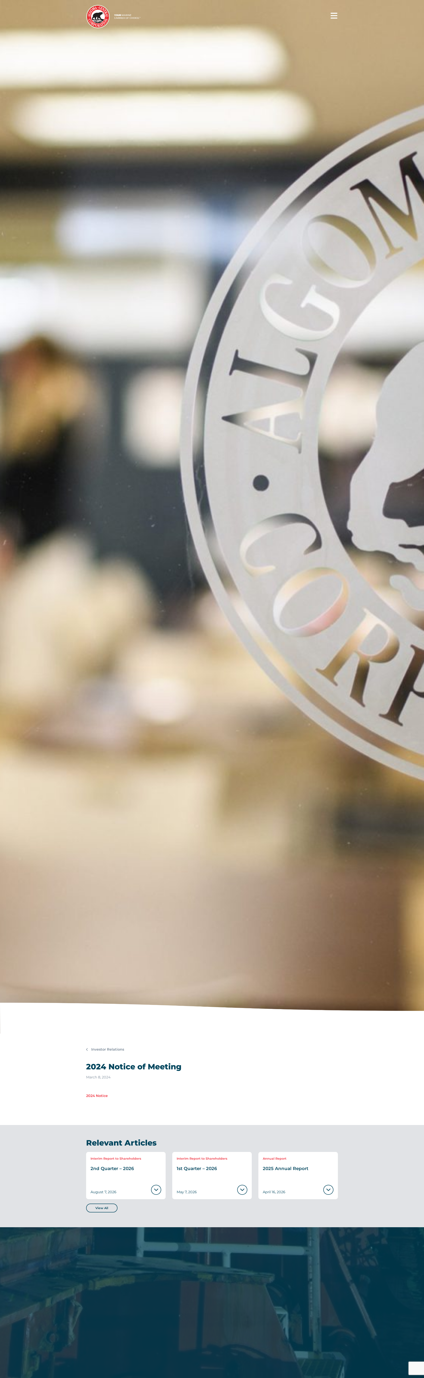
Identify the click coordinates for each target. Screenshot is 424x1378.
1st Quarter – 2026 (197, 1168)
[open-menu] (334, 16)
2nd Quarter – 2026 (112, 1168)
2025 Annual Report (285, 1168)
